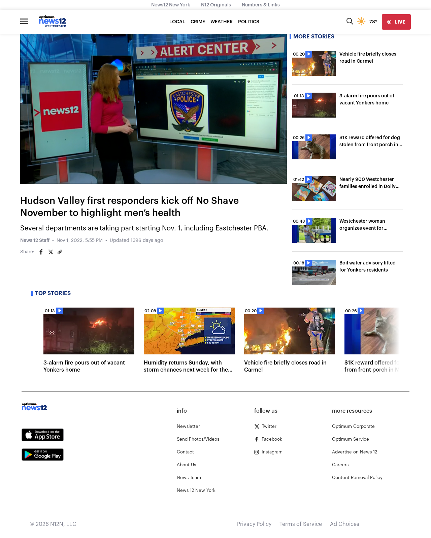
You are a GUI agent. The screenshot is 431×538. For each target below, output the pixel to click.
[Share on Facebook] (41, 252)
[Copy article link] (60, 252)
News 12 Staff (34, 240)
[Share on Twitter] (50, 252)
